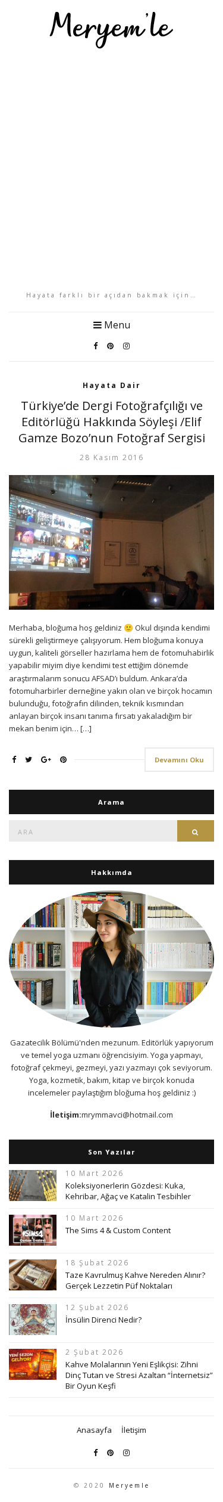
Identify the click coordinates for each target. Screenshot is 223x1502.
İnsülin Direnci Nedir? (103, 1319)
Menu (116, 325)
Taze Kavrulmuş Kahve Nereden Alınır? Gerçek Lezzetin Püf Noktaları (135, 1280)
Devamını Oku (179, 759)
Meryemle (129, 1485)
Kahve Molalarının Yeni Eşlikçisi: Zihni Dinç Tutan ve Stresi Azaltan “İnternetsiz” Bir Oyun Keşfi (139, 1375)
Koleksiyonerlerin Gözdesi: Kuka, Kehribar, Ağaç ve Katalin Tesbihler (128, 1191)
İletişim (133, 1430)
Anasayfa (94, 1430)
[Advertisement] (111, 169)
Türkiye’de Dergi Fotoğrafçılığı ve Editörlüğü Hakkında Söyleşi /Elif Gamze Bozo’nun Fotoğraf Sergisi (111, 422)
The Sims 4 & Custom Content (118, 1230)
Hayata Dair (112, 385)
